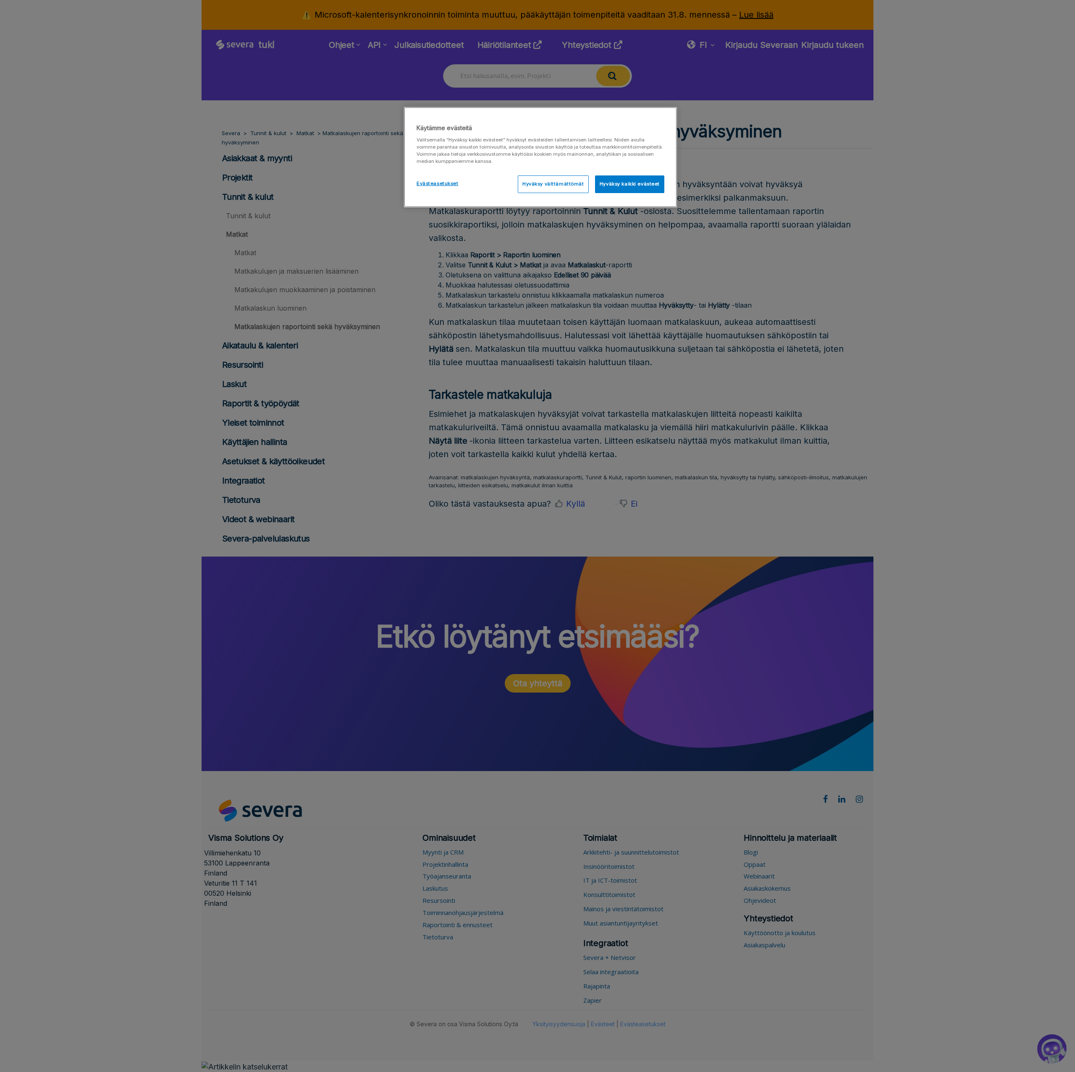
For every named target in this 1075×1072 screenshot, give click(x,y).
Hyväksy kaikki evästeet (630, 184)
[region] (540, 157)
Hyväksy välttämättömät (553, 184)
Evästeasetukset (438, 183)
